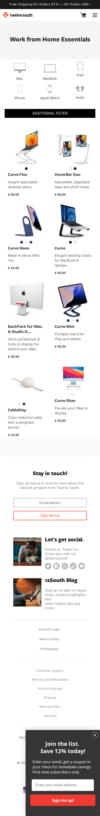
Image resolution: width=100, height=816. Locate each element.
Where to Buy (49, 639)
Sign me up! (63, 800)
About (24, 737)
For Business (49, 649)
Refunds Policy (50, 706)
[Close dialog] (95, 735)
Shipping (50, 697)
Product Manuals (50, 688)
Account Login (49, 629)
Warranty (50, 716)
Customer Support (50, 670)
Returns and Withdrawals (50, 679)
